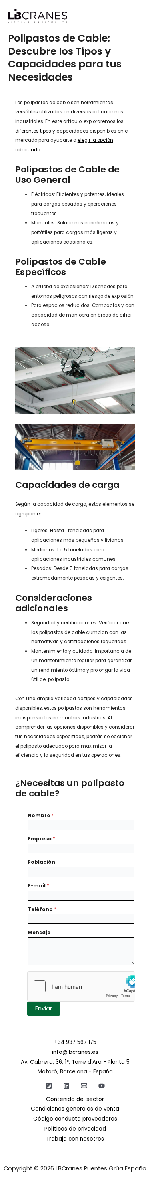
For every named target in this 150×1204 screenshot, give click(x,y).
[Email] (84, 1086)
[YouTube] (101, 1086)
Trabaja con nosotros (75, 1139)
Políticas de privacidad (75, 1129)
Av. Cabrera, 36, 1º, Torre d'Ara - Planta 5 (75, 1062)
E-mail (38, 885)
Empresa (41, 838)
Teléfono (42, 909)
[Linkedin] (66, 1086)
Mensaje (39, 932)
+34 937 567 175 (75, 1042)
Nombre (41, 815)
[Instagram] (49, 1086)
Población (41, 862)
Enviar (43, 1008)
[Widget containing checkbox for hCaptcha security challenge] (81, 986)
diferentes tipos (33, 131)
